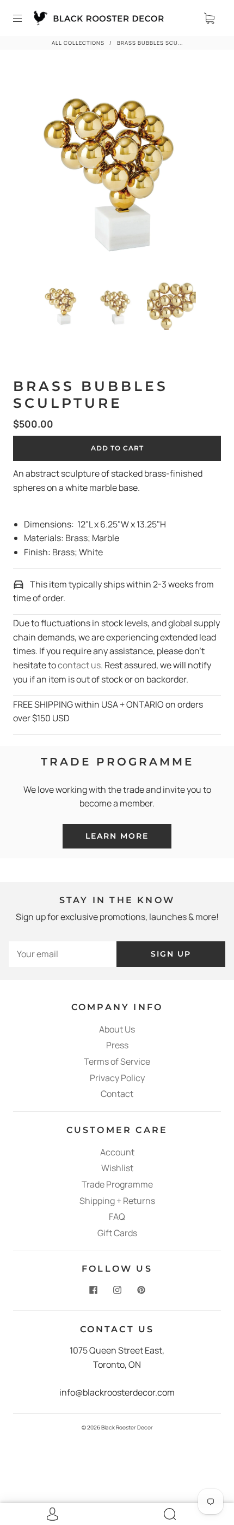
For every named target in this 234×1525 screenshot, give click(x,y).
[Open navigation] (25, 18)
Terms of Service (117, 1061)
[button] (35, 172)
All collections (78, 42)
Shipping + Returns (117, 1201)
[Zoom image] (117, 172)
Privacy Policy (117, 1078)
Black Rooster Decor (127, 1427)
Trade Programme (117, 1184)
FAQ (117, 1216)
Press (117, 1045)
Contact (117, 1094)
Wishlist (117, 1168)
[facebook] (93, 1290)
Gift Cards (117, 1233)
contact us (79, 665)
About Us (117, 1029)
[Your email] (62, 954)
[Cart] (209, 18)
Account (117, 1152)
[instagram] (117, 1290)
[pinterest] (141, 1290)
